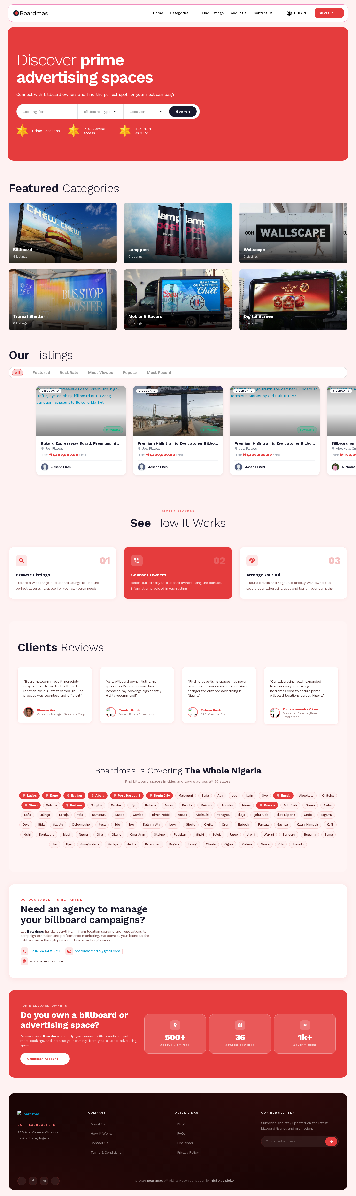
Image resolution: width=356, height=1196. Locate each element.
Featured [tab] (41, 372)
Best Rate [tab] (69, 372)
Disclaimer (185, 1143)
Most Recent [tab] (159, 372)
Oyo (265, 795)
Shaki (200, 834)
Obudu (211, 844)
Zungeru (288, 834)
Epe (69, 844)
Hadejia (113, 844)
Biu (54, 844)
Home (158, 13)
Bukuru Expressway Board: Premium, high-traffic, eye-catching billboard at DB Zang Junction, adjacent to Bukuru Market (81, 443)
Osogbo (96, 805)
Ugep (234, 834)
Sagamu (326, 815)
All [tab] (17, 372)
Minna (246, 805)
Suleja (217, 834)
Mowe (265, 844)
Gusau (310, 805)
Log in (300, 13)
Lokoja (64, 815)
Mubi (66, 834)
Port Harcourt (126, 795)
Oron (225, 824)
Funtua (263, 824)
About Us (238, 13)
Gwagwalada (89, 844)
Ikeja (241, 815)
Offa (100, 834)
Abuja (97, 795)
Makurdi (206, 805)
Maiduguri (185, 795)
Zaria (205, 795)
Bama (329, 834)
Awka (328, 805)
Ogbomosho (81, 824)
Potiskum (180, 834)
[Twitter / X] (21, 1181)
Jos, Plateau (54, 448)
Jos (234, 795)
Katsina (150, 805)
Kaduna (74, 805)
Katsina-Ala (151, 824)
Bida (41, 824)
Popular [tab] (130, 372)
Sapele (58, 824)
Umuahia (227, 805)
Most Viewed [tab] (100, 372)
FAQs (181, 1133)
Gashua (282, 824)
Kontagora (46, 834)
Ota (281, 844)
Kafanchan (152, 844)
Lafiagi (192, 844)
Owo (26, 824)
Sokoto (51, 805)
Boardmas (155, 1180)
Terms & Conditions (106, 1152)
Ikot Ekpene (286, 815)
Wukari (269, 834)
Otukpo (159, 834)
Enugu (283, 795)
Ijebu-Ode (261, 815)
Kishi (27, 834)
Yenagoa (223, 815)
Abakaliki (202, 815)
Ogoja (228, 844)
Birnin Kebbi (160, 815)
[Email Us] (55, 1181)
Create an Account (43, 1058)
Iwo (131, 824)
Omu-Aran (137, 834)
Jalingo (45, 815)
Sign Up (326, 13)
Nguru (83, 834)
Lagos (29, 795)
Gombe (138, 815)
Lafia (27, 815)
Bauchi (187, 805)
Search (183, 111)
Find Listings (213, 13)
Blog (180, 1124)
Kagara (174, 844)
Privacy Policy (188, 1152)
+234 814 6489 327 (45, 951)
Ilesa (102, 824)
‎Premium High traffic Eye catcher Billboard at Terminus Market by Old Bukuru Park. (274, 443)
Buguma (310, 834)
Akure (169, 805)
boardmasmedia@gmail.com (97, 951)
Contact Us (263, 13)
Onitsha (327, 795)
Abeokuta (306, 795)
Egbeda (243, 824)
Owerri (267, 805)
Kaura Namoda (307, 824)
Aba (220, 795)
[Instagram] (44, 1181)
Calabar (116, 805)
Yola (80, 815)
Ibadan (74, 795)
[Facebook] (33, 1181)
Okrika (208, 824)
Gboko (190, 824)
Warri (31, 805)
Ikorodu (297, 844)
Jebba (131, 844)
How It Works (101, 1133)
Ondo (308, 815)
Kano (51, 795)
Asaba (182, 815)
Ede (117, 824)
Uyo (133, 805)
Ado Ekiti (290, 805)
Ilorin (249, 795)
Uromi (251, 834)
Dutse (119, 815)
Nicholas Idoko (222, 1180)
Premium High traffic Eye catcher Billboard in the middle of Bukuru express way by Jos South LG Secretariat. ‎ (178, 443)
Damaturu (99, 815)
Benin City (159, 795)
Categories (179, 13)
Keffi (330, 824)
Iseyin (173, 824)
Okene (116, 834)
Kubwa (247, 844)
